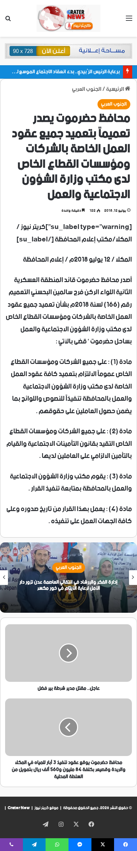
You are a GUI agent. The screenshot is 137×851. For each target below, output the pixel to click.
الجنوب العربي (86, 89)
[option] (68, 577)
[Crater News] (68, 18)
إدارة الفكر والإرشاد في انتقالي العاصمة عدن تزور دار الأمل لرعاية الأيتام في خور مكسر (68, 585)
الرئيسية (115, 89)
